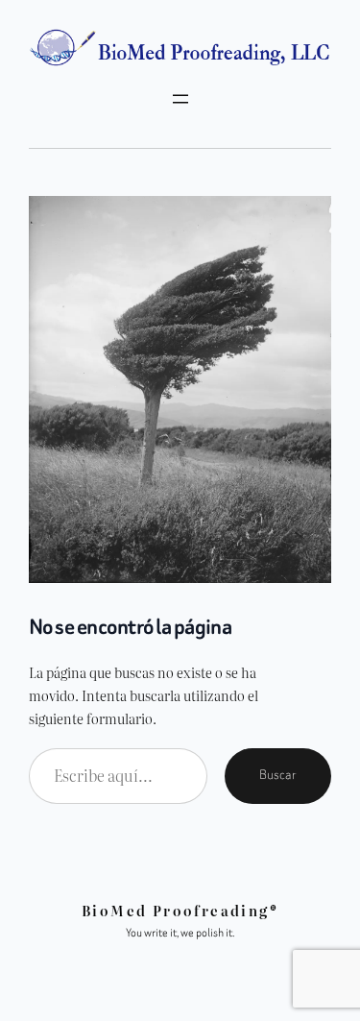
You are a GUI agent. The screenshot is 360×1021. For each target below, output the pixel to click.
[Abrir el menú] (180, 98)
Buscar (278, 775)
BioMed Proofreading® (180, 910)
